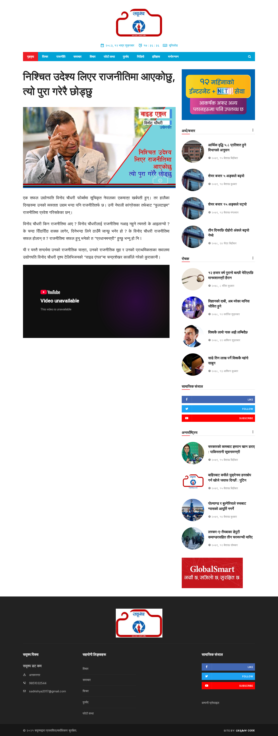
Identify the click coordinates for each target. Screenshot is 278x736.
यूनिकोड (173, 45)
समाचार (77, 56)
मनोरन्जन (173, 56)
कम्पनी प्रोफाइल (210, 703)
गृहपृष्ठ (30, 56)
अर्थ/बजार (188, 131)
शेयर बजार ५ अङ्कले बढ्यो (226, 176)
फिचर (45, 56)
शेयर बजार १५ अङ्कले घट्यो (227, 204)
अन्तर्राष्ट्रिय (189, 432)
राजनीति (60, 56)
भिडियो (140, 56)
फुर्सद (126, 56)
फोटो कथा (109, 56)
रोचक (185, 259)
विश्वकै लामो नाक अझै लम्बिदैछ (228, 332)
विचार (93, 56)
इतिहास (156, 56)
